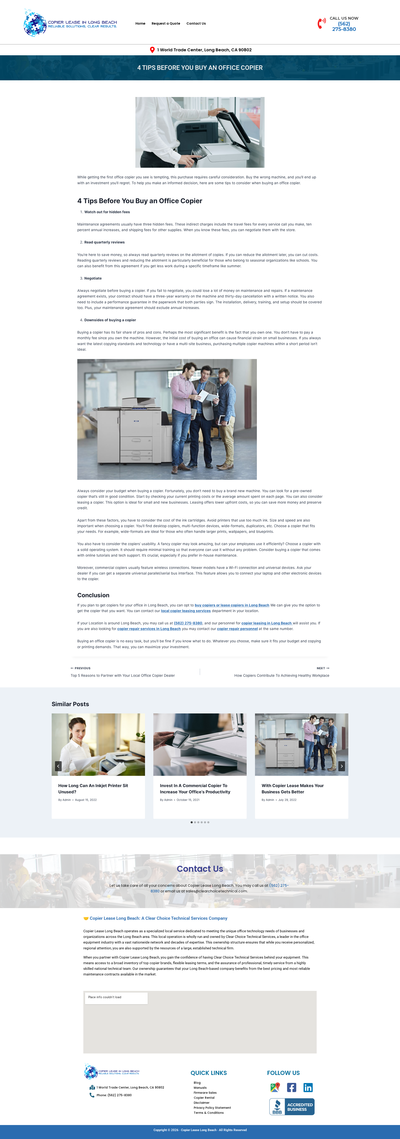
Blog (197, 1083)
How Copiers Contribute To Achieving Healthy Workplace (281, 672)
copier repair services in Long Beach (149, 629)
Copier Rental (204, 1098)
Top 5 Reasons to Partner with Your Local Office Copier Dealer (123, 672)
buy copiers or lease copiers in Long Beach (232, 605)
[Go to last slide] (58, 766)
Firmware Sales (205, 1093)
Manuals (200, 1088)
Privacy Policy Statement (212, 1108)
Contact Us (196, 23)
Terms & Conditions (209, 1113)
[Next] (341, 766)
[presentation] (98, 744)
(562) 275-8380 (188, 623)
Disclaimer (202, 1103)
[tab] (192, 822)
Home (140, 23)
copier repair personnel (237, 629)
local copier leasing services (186, 611)
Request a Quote (166, 23)
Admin (66, 799)
